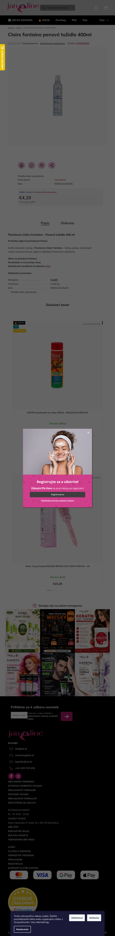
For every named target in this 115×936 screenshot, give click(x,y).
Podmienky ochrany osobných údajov (57, 500)
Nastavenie (22, 929)
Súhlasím (94, 917)
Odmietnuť (77, 917)
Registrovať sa (57, 494)
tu (48, 922)
